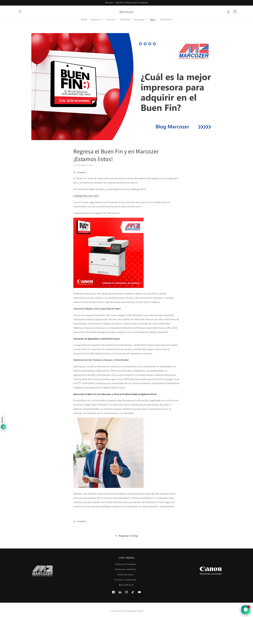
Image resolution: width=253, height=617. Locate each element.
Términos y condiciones (125, 579)
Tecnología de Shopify (133, 611)
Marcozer (119, 611)
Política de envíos (125, 574)
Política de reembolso (125, 569)
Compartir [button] (81, 172)
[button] (20, 11)
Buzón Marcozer (126, 584)
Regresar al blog (128, 535)
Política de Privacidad (125, 564)
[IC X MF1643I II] (108, 287)
